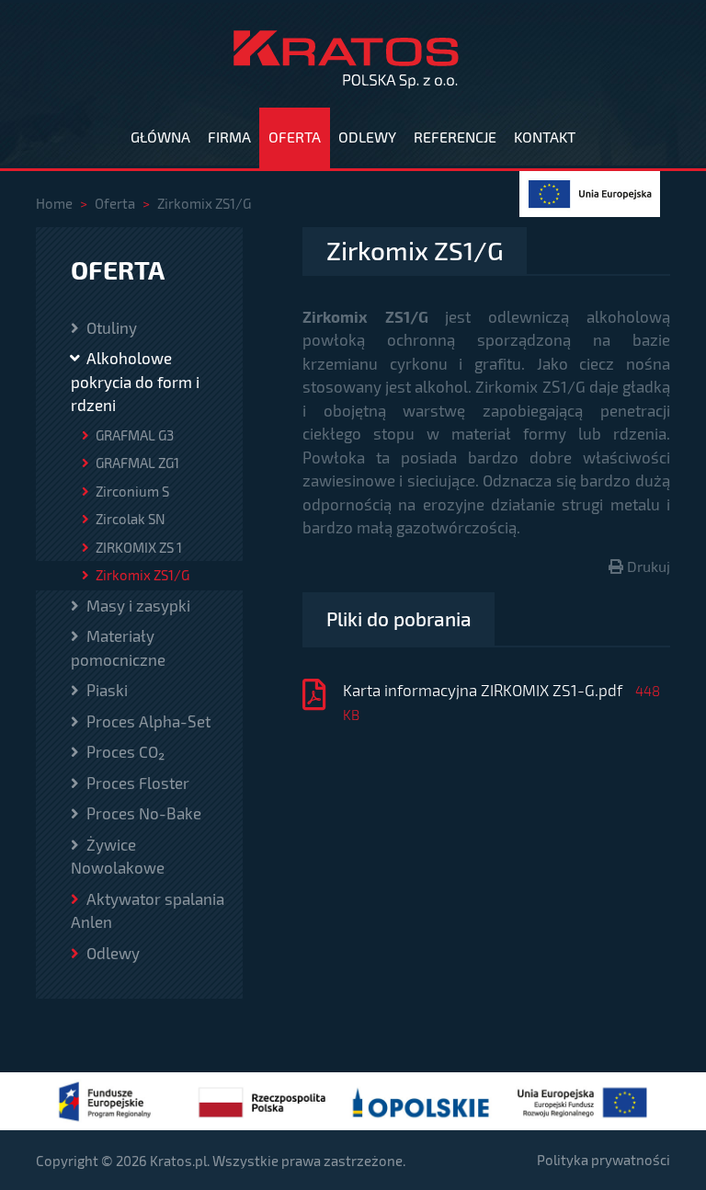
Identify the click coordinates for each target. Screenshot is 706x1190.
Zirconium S (131, 491)
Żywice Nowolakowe (118, 856)
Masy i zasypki (136, 605)
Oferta (294, 136)
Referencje (455, 136)
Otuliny (110, 327)
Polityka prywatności (603, 1159)
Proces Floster (136, 782)
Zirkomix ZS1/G (141, 574)
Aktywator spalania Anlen (147, 910)
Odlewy (367, 136)
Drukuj (646, 566)
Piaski (105, 690)
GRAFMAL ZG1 (136, 462)
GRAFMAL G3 (133, 435)
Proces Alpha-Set (147, 721)
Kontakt (544, 136)
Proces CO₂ (124, 751)
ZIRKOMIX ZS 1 (137, 547)
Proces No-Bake (142, 813)
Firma (229, 136)
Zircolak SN (129, 518)
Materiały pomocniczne (118, 647)
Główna (160, 136)
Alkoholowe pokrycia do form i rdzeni (135, 381)
